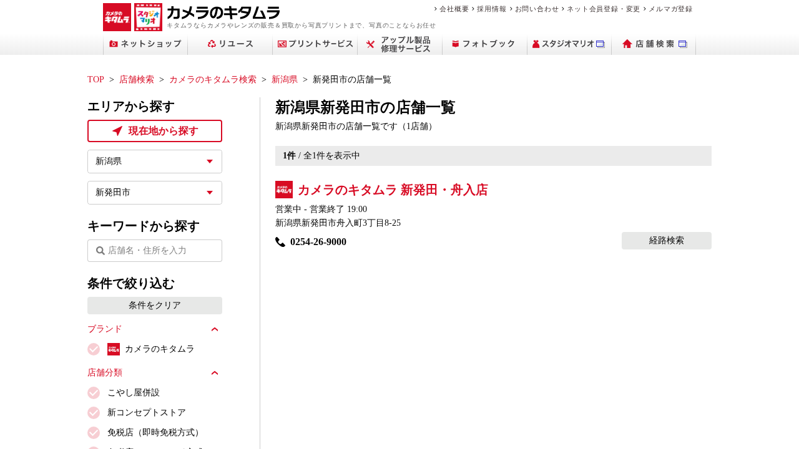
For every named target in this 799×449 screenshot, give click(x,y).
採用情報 (491, 8)
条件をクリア (155, 305)
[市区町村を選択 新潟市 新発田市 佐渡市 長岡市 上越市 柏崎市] (154, 193)
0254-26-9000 (318, 241)
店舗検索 (136, 79)
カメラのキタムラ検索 (213, 79)
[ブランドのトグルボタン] (214, 329)
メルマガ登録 (671, 8)
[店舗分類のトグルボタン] (214, 372)
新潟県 (285, 79)
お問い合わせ (537, 8)
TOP (95, 79)
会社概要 (454, 8)
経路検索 (666, 240)
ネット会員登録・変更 (603, 8)
